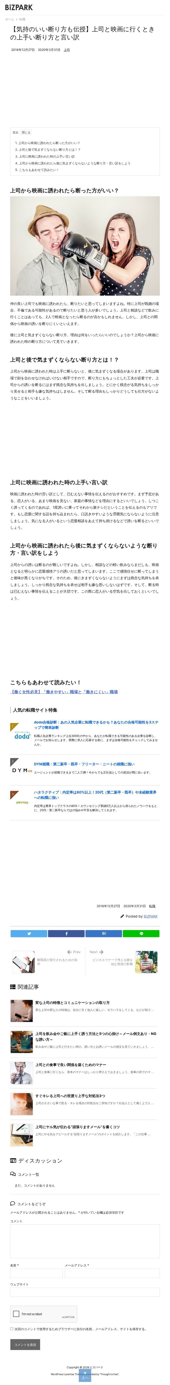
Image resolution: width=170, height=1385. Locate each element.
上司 (67, 50)
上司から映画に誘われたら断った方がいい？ (47, 143)
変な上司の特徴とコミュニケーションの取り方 (72, 1002)
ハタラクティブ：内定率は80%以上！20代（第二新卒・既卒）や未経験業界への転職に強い (95, 795)
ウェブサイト (19, 1284)
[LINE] (141, 933)
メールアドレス (77, 1265)
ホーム (9, 19)
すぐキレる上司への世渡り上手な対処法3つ (70, 1096)
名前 (14, 1265)
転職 (22, 19)
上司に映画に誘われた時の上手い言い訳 (45, 156)
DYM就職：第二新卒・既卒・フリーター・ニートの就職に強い (84, 764)
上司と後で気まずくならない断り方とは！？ (48, 149)
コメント (16, 1221)
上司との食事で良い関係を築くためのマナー (70, 1064)
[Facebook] (66, 933)
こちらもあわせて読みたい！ (37, 170)
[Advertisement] (85, 94)
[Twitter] (29, 933)
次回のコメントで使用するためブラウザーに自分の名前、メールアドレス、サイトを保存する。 (81, 1329)
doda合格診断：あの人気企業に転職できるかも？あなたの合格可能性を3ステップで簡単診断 (96, 725)
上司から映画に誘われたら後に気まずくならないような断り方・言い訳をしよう (73, 163)
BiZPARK (151, 916)
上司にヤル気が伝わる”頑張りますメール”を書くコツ (77, 1127)
